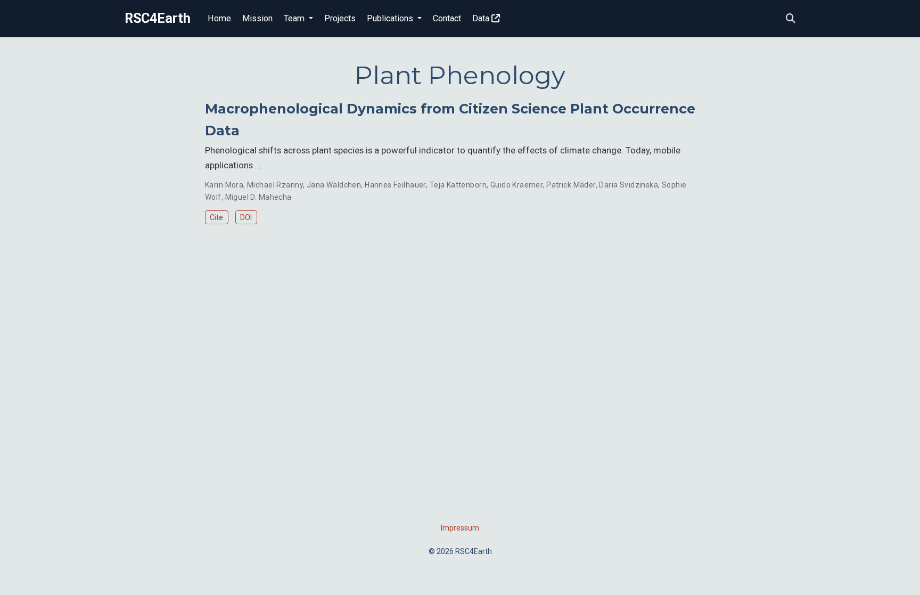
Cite (216, 217)
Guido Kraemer (516, 185)
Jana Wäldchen (334, 185)
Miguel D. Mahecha (258, 197)
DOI (246, 217)
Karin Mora (224, 185)
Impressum (460, 528)
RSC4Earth (158, 18)
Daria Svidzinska (628, 185)
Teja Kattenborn (458, 185)
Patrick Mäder (570, 185)
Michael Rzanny (275, 185)
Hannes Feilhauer (395, 185)
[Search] (790, 19)
